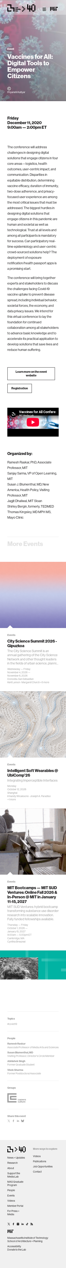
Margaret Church (30, 682)
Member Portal (15, 1205)
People (11, 1190)
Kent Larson (13, 682)
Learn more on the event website (31, 373)
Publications (39, 1161)
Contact (37, 1171)
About (10, 1168)
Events (11, 1195)
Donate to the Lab (16, 1249)
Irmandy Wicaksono (18, 796)
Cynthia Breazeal (16, 941)
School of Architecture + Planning (25, 1241)
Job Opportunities (43, 1166)
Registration (19, 388)
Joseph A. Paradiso (40, 796)
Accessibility (14, 1246)
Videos (11, 1200)
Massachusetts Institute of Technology (27, 1237)
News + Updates (16, 1157)
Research (12, 1162)
